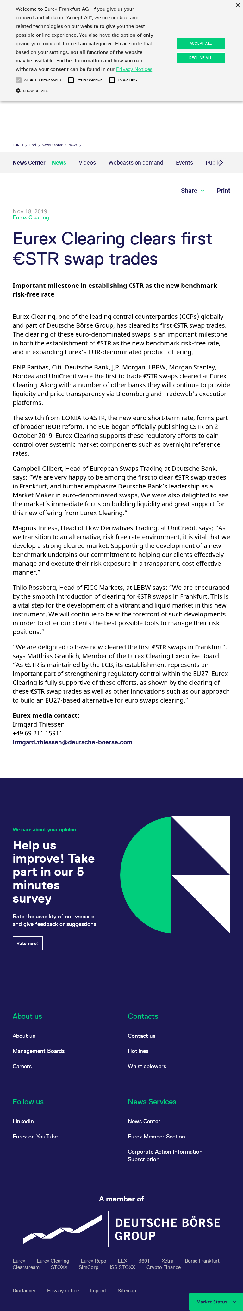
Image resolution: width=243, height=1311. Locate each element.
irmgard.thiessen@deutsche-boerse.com (72, 742)
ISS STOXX (123, 1267)
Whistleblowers (147, 1066)
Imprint (99, 1291)
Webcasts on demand (136, 162)
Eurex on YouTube (35, 1136)
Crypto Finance (163, 1267)
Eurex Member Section (156, 1136)
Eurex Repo (94, 1261)
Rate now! (27, 943)
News (72, 144)
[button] (18, 80)
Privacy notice (63, 1291)
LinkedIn (23, 1121)
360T (145, 1261)
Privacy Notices (134, 69)
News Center (52, 144)
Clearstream (27, 1267)
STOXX (60, 1267)
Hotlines (138, 1051)
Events (184, 162)
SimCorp (89, 1267)
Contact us (141, 1035)
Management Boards (39, 1051)
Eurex (18, 144)
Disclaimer (25, 1291)
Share (190, 190)
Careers (22, 1066)
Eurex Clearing (54, 1261)
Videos (87, 162)
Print (223, 190)
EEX (123, 1261)
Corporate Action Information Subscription (165, 1155)
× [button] (237, 5)
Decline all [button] (200, 58)
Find (32, 144)
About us (24, 1035)
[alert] (121, 50)
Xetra (168, 1261)
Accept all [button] (201, 43)
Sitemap (127, 1291)
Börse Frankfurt (202, 1261)
